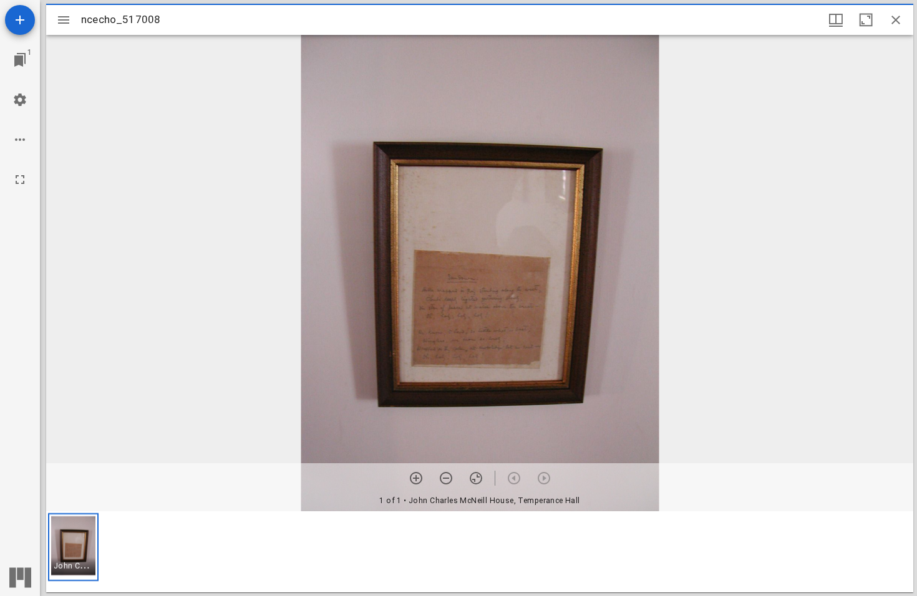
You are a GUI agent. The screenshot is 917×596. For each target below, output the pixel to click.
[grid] (479, 551)
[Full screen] (20, 180)
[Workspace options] (20, 140)
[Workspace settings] (20, 100)
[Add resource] (20, 20)
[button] (73, 547)
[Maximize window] (866, 20)
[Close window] (896, 20)
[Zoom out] (446, 478)
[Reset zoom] (476, 478)
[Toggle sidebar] (64, 20)
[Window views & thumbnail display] (836, 20)
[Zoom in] (416, 478)
